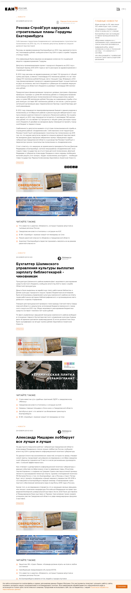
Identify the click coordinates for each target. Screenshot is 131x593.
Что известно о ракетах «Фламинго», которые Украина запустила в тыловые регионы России (46, 227)
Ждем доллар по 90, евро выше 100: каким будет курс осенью (107, 25)
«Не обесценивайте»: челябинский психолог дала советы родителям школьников (108, 57)
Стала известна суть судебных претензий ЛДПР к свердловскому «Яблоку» (45, 400)
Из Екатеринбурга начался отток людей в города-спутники (43, 578)
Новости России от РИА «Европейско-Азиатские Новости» (11, 9)
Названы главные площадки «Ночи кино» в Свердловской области (46, 408)
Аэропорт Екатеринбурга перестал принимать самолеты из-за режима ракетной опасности (47, 242)
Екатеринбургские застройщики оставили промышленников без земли (107, 35)
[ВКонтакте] (65, 167)
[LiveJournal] (76, 167)
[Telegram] (71, 167)
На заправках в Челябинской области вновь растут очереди (107, 30)
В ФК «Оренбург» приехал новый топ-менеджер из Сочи (41, 234)
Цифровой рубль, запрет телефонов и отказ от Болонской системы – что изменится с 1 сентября (107, 49)
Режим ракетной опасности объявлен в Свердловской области (44, 238)
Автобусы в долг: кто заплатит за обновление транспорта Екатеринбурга (42, 413)
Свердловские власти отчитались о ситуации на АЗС (40, 231)
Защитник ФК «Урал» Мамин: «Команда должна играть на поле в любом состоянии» (48, 565)
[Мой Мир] (74, 167)
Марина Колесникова (68, 21)
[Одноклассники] (68, 167)
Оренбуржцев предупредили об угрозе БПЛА (37, 570)
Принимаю (121, 586)
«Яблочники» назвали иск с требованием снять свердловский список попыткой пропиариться (108, 42)
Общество (20, 162)
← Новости (20, 17)
